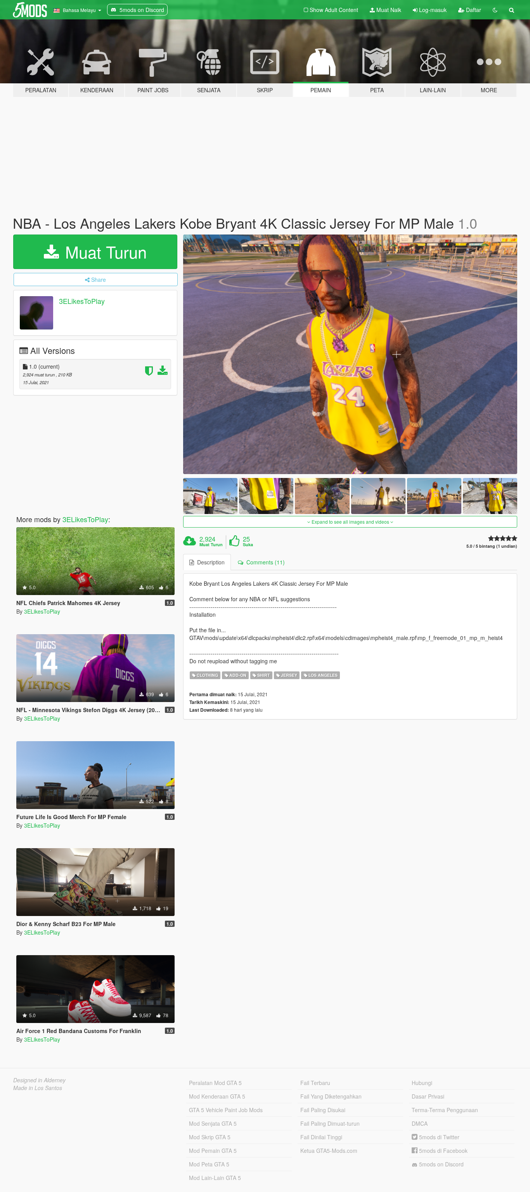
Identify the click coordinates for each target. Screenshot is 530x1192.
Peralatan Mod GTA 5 (215, 1083)
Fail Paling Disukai (322, 1110)
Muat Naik (388, 10)
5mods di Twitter (438, 1137)
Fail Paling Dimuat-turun (330, 1123)
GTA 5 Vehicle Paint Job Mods (226, 1110)
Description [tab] (209, 562)
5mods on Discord (440, 1164)
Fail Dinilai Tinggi (321, 1137)
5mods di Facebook (442, 1150)
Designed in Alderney (39, 1080)
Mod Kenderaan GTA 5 (217, 1096)
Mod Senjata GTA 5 (213, 1123)
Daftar (472, 10)
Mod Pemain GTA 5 (213, 1150)
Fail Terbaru (315, 1083)
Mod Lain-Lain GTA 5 (215, 1178)
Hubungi (422, 1083)
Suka (248, 544)
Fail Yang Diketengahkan (331, 1096)
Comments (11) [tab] (264, 562)
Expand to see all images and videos (350, 521)
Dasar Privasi (428, 1096)
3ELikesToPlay (82, 301)
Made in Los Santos (37, 1088)
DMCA (420, 1123)
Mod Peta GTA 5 (209, 1164)
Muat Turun (104, 251)
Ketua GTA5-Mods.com (328, 1150)
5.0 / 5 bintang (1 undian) (491, 546)
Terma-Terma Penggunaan (445, 1110)
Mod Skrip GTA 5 (209, 1137)
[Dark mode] (495, 9)
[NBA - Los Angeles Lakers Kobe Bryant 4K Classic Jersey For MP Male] (350, 354)
